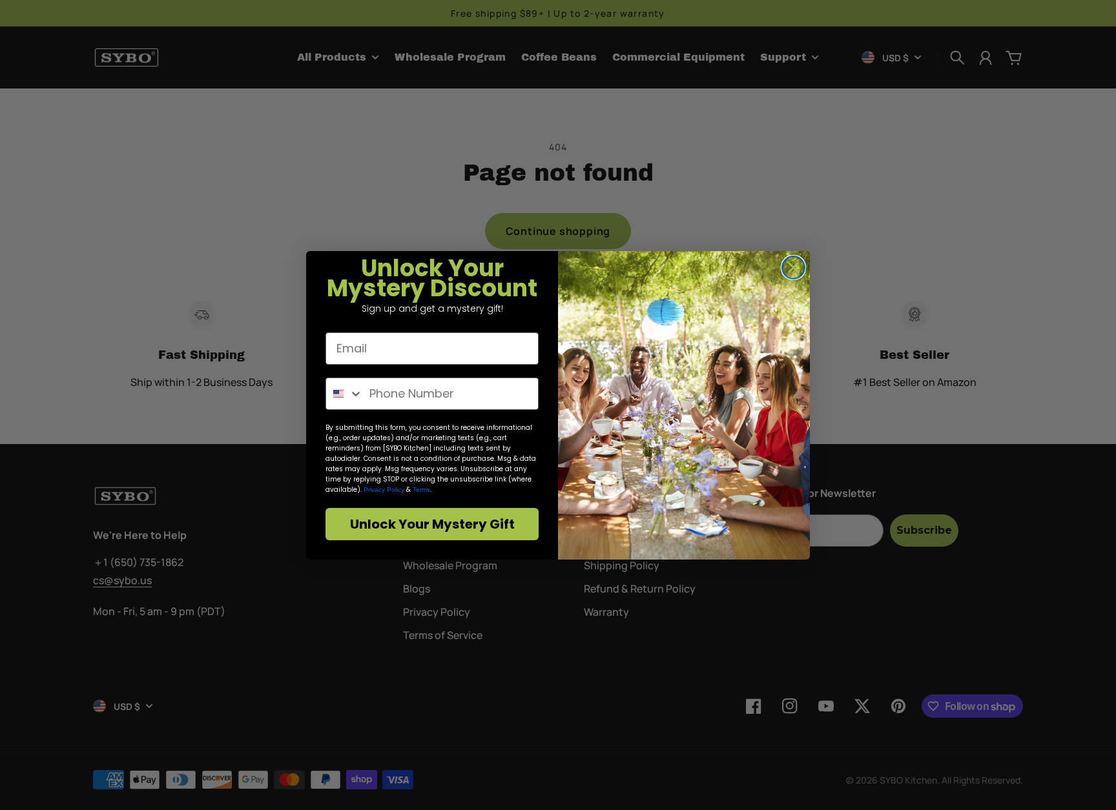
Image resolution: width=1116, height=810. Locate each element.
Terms (421, 489)
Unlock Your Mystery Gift (432, 524)
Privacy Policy (384, 489)
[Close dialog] (793, 267)
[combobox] (344, 393)
